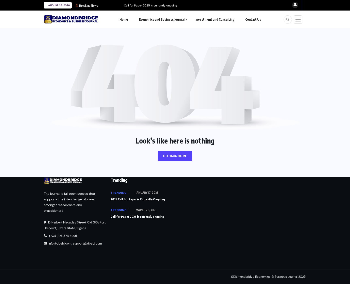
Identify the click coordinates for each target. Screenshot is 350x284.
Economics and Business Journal (162, 19)
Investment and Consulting (214, 19)
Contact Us (253, 19)
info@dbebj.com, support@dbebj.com (75, 243)
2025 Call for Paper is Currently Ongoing (138, 199)
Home (124, 19)
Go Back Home (175, 156)
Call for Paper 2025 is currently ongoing (127, 5)
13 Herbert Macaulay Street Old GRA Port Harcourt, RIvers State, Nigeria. (75, 225)
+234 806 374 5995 (62, 236)
